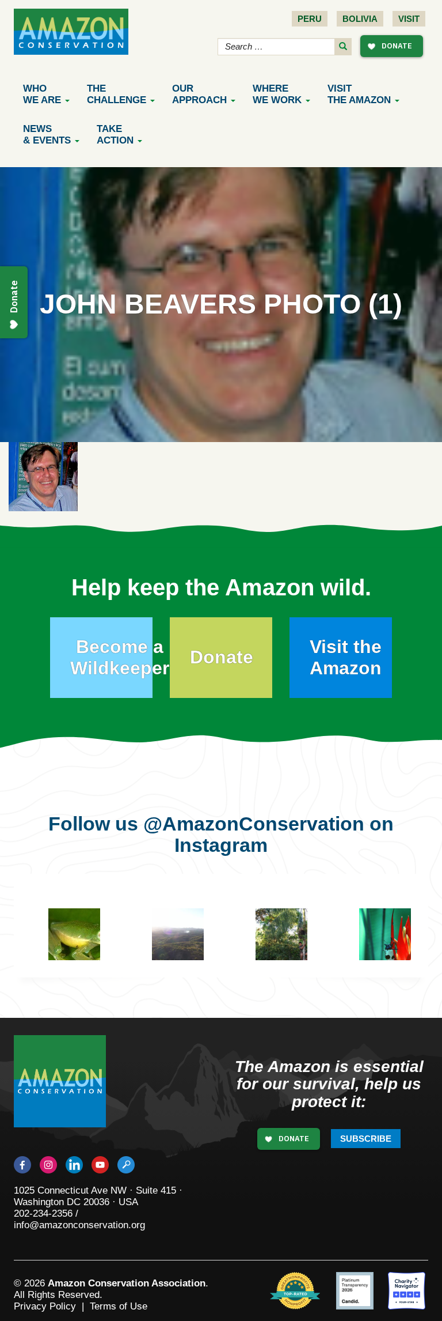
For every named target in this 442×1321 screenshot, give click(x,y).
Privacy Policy (45, 1306)
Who (42, 94)
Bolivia (360, 19)
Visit (409, 19)
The (116, 94)
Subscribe (365, 1138)
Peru (310, 19)
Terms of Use (118, 1306)
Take (115, 134)
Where (277, 94)
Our (199, 94)
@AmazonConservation (253, 824)
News (47, 134)
